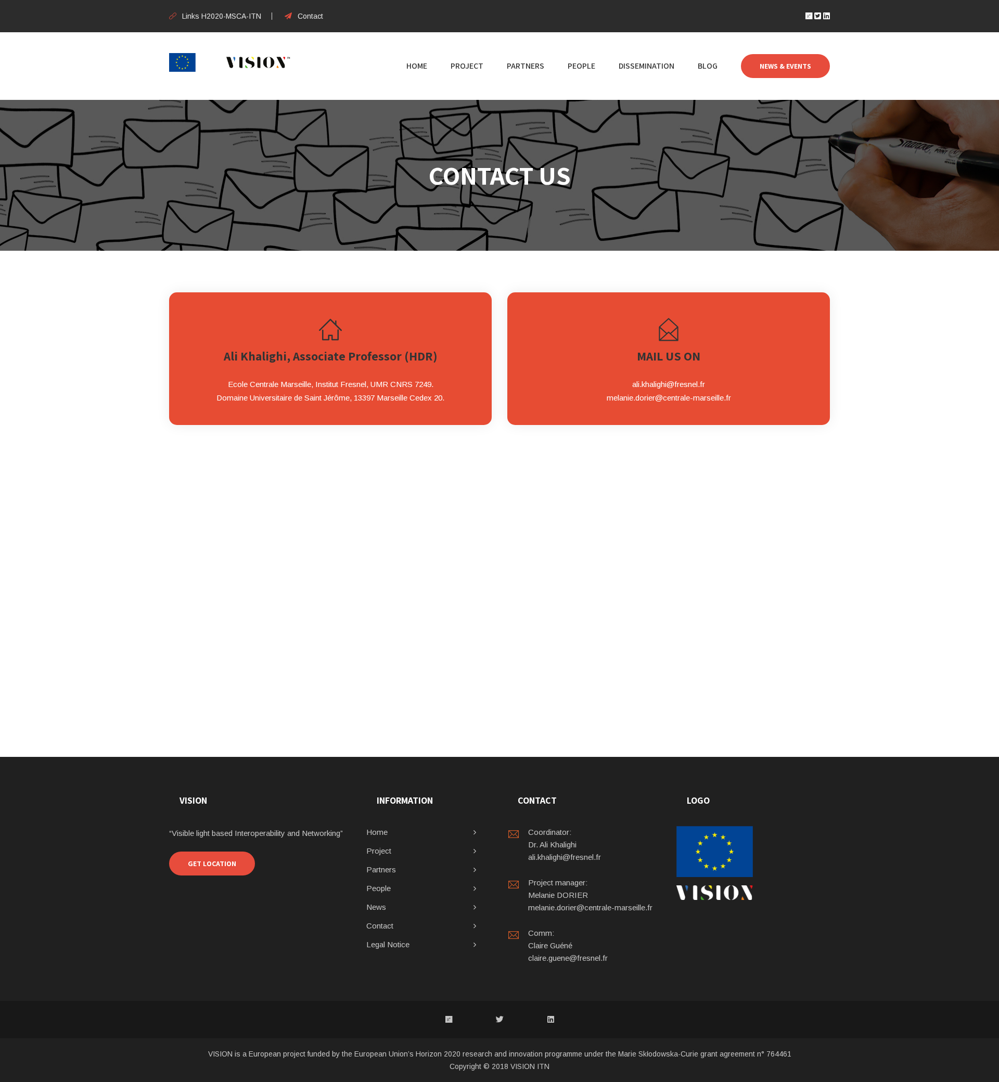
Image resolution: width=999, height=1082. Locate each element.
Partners (525, 65)
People (581, 65)
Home (416, 65)
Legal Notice (387, 944)
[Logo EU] (714, 851)
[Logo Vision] (714, 892)
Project (467, 65)
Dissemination (646, 65)
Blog (708, 65)
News (376, 907)
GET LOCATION (212, 863)
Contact (310, 16)
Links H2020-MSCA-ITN (221, 16)
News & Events (785, 66)
